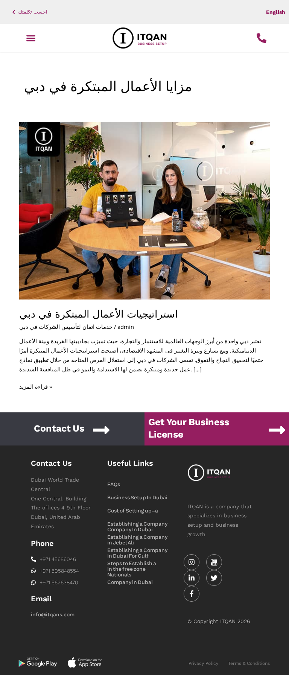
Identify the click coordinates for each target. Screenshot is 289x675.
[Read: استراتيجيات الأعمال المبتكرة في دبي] (144, 210)
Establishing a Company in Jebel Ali (137, 524)
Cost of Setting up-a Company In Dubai (132, 511)
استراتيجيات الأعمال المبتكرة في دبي (98, 314)
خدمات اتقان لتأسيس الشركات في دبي (66, 326)
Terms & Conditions (249, 663)
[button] (30, 38)
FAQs (113, 484)
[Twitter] (214, 578)
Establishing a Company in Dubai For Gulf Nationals (137, 537)
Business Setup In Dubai (137, 497)
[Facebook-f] (191, 594)
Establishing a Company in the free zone (137, 550)
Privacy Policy (203, 663)
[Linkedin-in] (191, 578)
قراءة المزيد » (35, 386)
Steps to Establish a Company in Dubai (131, 564)
